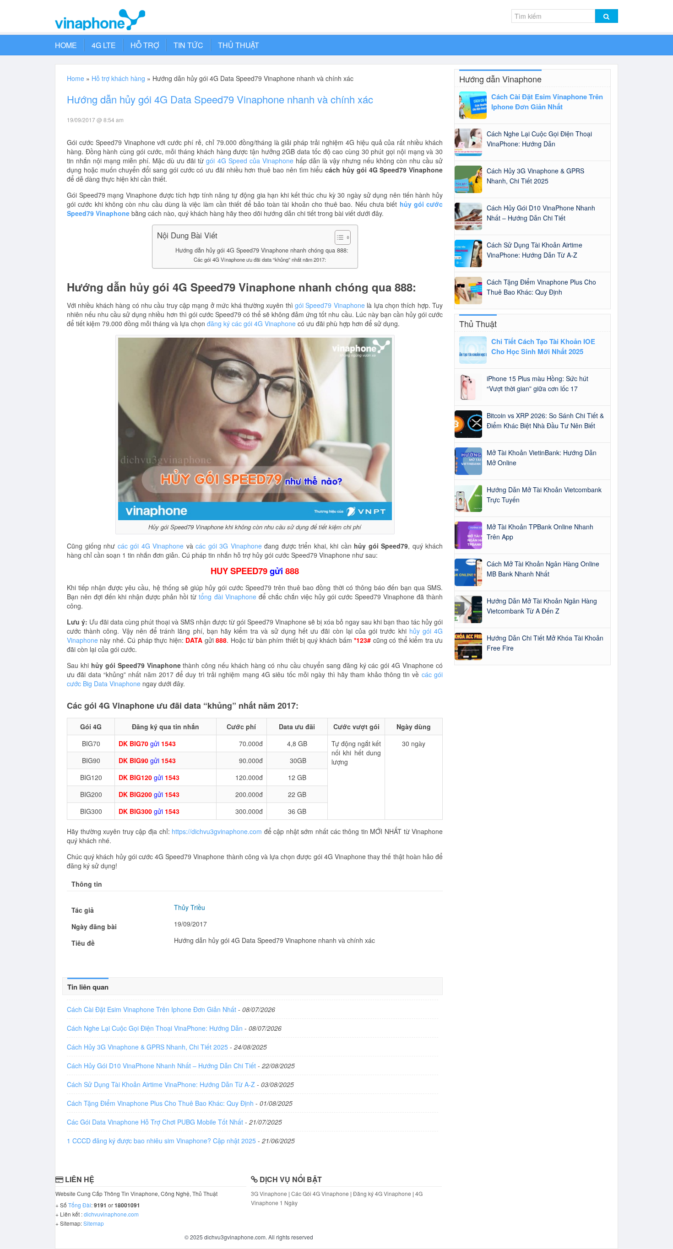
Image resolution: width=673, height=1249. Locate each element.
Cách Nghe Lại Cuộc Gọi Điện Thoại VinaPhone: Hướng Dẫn (155, 1028)
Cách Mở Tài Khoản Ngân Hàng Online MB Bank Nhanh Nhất (543, 568)
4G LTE (104, 45)
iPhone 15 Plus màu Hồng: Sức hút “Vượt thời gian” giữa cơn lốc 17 (537, 383)
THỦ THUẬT (238, 45)
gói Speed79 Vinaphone (330, 305)
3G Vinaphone (269, 1193)
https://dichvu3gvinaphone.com (217, 831)
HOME (66, 45)
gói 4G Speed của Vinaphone (249, 160)
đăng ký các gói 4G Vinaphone (251, 323)
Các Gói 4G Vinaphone (320, 1193)
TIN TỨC (188, 45)
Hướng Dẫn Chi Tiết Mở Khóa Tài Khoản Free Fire (545, 642)
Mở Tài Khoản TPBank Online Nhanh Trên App (540, 531)
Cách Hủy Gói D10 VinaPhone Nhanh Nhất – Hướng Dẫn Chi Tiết (162, 1065)
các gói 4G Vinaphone (151, 545)
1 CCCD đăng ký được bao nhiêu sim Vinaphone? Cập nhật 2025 (162, 1140)
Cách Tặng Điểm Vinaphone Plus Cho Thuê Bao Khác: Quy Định (161, 1103)
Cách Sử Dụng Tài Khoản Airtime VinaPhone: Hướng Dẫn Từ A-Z (162, 1084)
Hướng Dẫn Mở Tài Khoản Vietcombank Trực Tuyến (544, 494)
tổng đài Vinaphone (227, 596)
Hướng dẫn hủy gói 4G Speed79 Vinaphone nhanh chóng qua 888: (261, 250)
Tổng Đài (79, 1205)
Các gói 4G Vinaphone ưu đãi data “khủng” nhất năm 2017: (260, 259)
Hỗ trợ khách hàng (118, 78)
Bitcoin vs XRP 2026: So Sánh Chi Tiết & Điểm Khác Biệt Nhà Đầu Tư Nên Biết (545, 420)
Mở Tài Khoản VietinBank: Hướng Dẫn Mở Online (542, 457)
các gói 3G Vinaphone (228, 545)
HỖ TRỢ (144, 45)
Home (75, 78)
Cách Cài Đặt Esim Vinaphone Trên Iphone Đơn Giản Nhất (152, 1009)
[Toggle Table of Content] (338, 237)
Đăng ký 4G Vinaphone (382, 1193)
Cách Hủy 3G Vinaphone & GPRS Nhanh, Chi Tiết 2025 (148, 1046)
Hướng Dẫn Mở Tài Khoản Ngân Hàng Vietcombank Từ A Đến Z (542, 605)
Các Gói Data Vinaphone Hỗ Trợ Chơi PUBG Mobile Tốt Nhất (156, 1121)
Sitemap (93, 1223)
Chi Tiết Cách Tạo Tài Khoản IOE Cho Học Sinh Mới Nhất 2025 (543, 346)
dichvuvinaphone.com (111, 1214)
